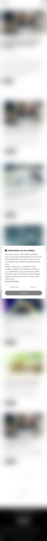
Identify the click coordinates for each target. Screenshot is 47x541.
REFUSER (33, 287)
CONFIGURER (14, 287)
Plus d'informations (12, 281)
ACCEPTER (23, 293)
